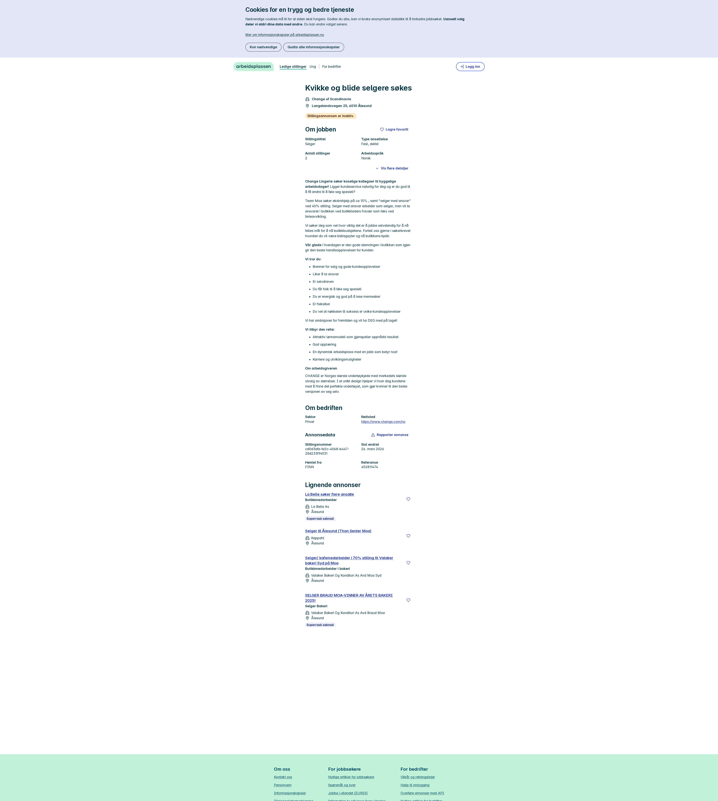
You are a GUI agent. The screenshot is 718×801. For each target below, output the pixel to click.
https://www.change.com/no (383, 422)
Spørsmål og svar (342, 785)
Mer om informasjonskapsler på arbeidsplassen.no (284, 35)
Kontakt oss (283, 777)
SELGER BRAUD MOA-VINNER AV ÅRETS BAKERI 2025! (349, 598)
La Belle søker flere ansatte (329, 494)
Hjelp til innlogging (415, 785)
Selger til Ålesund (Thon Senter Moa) (338, 531)
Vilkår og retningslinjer (418, 777)
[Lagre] (408, 499)
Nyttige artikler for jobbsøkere (351, 777)
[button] (390, 434)
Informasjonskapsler (290, 793)
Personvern (283, 785)
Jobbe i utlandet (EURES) (348, 793)
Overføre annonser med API (422, 793)
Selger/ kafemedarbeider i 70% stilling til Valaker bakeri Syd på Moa (349, 560)
